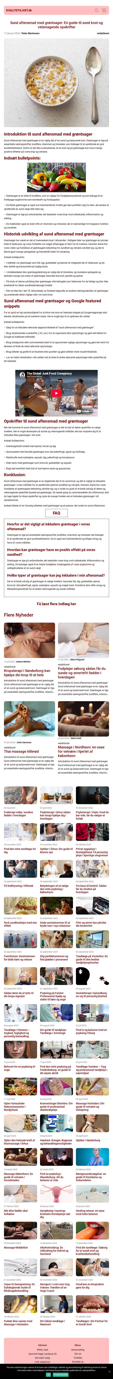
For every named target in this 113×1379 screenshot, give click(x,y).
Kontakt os (77, 1361)
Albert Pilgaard (77, 659)
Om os (77, 1353)
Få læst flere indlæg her (56, 604)
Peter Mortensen (30, 33)
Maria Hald (76, 738)
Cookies (78, 1357)
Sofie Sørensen (24, 742)
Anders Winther (23, 661)
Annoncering (77, 1349)
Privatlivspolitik (60, 1375)
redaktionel (103, 33)
